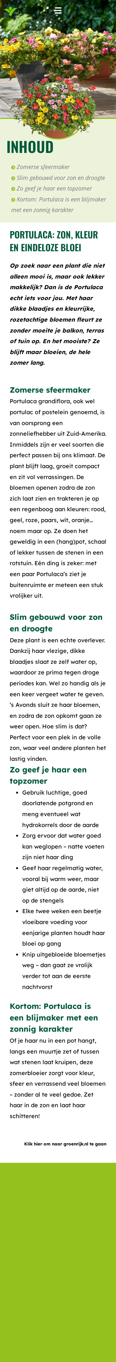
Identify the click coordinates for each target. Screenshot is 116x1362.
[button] (58, 10)
